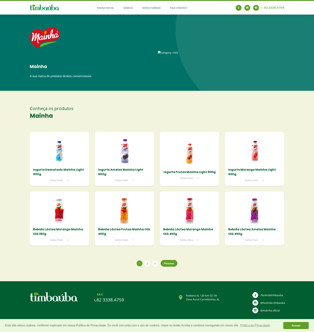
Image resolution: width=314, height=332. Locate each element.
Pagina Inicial (105, 7)
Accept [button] (296, 325)
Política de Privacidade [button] (255, 325)
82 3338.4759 (110, 300)
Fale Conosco (178, 7)
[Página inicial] (54, 300)
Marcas (128, 7)
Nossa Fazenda (151, 7)
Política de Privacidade (91, 325)
